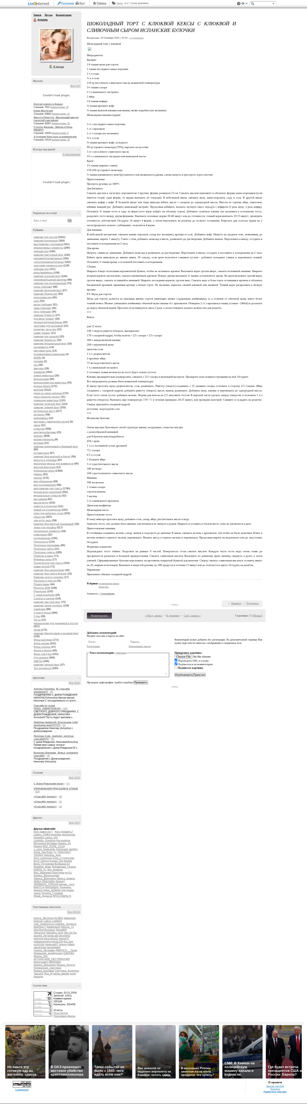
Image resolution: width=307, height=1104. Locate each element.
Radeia (38, 846)
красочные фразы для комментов (54, 463)
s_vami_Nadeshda (44, 849)
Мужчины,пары (43, 559)
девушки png (41, 251)
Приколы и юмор (43, 556)
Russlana (49, 929)
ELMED (59, 918)
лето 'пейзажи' (42, 311)
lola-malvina (63, 840)
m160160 (39, 944)
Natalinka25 (53, 926)
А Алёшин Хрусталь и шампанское (55, 136)
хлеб (36, 301)
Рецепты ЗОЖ (42, 587)
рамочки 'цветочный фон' (48, 254)
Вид (244, 4)
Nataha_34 (64, 843)
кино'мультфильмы (45, 432)
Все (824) (74, 682)
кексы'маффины (43, 272)
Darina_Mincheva (44, 918)
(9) (60, 796)
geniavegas (68, 834)
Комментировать (99, 615)
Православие (41, 584)
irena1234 (57, 941)
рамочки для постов (45, 237)
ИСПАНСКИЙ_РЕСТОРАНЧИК (52, 959)
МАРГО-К (39, 887)
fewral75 (64, 938)
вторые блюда (42, 386)
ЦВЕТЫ (38, 661)
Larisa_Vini (51, 837)
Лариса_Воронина (45, 878)
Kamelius (39, 837)
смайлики (120, 652)
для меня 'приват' (44, 318)
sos (36, 364)
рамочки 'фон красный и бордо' (52, 456)
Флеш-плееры (42, 647)
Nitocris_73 (67, 926)
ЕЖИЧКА (68, 953)
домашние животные (46, 400)
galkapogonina (42, 941)
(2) (64, 725)
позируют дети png (45, 329)
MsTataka (52, 843)
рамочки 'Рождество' (46, 293)
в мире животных (44, 375)
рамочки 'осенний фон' (47, 276)
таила (37, 893)
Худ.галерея (41, 657)
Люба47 (60, 881)
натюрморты (41, 347)
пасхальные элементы (47, 531)
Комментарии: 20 (59, 107)
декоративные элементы (48, 247)
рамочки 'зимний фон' (46, 407)
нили (73, 973)
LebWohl (57, 921)
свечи (37, 425)
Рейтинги (101, 3)
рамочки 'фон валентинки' (49, 570)
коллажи (39, 443)
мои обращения (43, 481)
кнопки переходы (44, 439)
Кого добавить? (64, 831)
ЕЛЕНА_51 (40, 869)
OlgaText (39, 929)
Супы (37, 616)
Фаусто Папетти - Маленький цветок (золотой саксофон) (56, 119)
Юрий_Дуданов (43, 896)
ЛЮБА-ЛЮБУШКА (44, 881)
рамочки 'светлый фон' (47, 602)
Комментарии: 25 (61, 123)
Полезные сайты (44, 548)
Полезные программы (47, 545)
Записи (37, 15)
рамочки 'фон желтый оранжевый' (54, 524)
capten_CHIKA (42, 834)
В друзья (58, 66)
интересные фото (44, 411)
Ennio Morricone (43, 110)
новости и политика (45, 506)
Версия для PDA (275, 1086)
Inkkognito (70, 918)
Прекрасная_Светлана (47, 967)
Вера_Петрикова (44, 863)
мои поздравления (45, 485)
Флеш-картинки (43, 639)
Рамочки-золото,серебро (48, 577)
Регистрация (67, 3)
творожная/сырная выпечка (50, 279)
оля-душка (67, 890)
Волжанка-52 (62, 863)
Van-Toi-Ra (70, 932)
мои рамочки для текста (48, 488)
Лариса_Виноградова (46, 875)
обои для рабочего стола (48, 513)
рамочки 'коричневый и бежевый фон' (56, 446)
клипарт (38, 435)
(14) (37, 791)
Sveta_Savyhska (43, 852)
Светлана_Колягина (67, 970)
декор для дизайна (45, 527)
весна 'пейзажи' (43, 304)
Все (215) (74, 777)
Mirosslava (40, 843)
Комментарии (63, 15)
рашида (38, 976)
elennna (38, 938)
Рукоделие (40, 591)
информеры (41, 418)
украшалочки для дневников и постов (56, 623)
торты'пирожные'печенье (49, 262)
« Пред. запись (153, 615)
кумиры (38, 474)
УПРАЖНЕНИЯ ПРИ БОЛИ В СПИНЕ (56, 788)
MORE (37, 357)
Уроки (37, 629)
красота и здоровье (45, 460)
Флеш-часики (41, 643)
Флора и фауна (43, 650)
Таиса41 (38, 973)
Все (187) (74, 822)
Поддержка (238, 3)
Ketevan (38, 921)
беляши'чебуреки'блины (48, 322)
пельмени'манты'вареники (49, 354)
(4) (51, 691)
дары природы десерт (47, 396)
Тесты (37, 619)
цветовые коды (43, 350)
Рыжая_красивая (44, 970)
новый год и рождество (47, 509)
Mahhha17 (40, 926)
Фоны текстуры (43, 654)
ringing (63, 944)
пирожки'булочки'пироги (48, 258)
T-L (55, 852)
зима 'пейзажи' (42, 308)
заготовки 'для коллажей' (48, 325)
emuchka (56, 834)
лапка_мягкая (61, 973)
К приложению (71, 154)
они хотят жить (43, 520)
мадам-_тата (66, 884)
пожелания (40, 534)
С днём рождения (44, 595)
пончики (38, 361)
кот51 (68, 872)
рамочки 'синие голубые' (48, 605)
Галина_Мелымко (44, 950)
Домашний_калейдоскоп (48, 953)
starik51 (73, 849)
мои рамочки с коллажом (48, 244)
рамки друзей (42, 566)
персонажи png (43, 297)
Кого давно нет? (43, 831)
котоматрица (41, 453)
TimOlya (38, 855)
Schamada (62, 849)
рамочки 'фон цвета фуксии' (50, 573)
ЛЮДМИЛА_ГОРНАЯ (46, 884)
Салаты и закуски (44, 598)
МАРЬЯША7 (52, 887)
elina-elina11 (51, 938)
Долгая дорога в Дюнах (48, 104)
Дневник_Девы (42, 866)
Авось (119, 3)
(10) (65, 708)
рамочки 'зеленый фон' (47, 404)
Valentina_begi (52, 855)
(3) (52, 739)
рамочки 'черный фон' (47, 664)
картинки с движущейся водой (51, 421)
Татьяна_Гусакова (52, 893)
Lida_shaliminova (44, 924)
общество (39, 516)
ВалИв (68, 861)
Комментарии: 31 (61, 114)
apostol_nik (40, 935)
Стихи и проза (42, 612)
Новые (257, 615)
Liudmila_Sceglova (45, 840)
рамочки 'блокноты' (45, 340)
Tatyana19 (40, 932)
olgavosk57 (51, 944)
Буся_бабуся (41, 861)
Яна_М (48, 973)
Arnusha (35, 20)
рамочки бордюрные (46, 240)
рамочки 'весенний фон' (48, 290)
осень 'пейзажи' (43, 286)
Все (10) (75, 86)
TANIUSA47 (64, 852)
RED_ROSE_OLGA (54, 846)
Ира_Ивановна (43, 872)
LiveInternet (39, 4)
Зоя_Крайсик (55, 869)
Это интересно (43, 668)
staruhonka (40, 947)
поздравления (42, 538)
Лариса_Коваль (65, 878)
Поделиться (252, 603)
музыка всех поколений (47, 492)
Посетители (60, 1013)
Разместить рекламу (275, 1091)
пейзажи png (41, 269)
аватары (39, 368)
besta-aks (52, 935)
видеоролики (41, 379)
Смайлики (40, 609)
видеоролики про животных (50, 382)
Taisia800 (61, 929)
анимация (40, 372)
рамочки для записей (46, 336)
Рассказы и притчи (45, 580)
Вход (82, 3)
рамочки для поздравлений (50, 283)
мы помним (40, 499)
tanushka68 (53, 947)
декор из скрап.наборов (48, 393)
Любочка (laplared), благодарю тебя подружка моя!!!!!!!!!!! (56, 724)
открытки (39, 428)
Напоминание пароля (140, 646)
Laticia (47, 921)
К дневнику (173, 615)
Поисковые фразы (64, 1016)
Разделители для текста (48, 563)
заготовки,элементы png (48, 265)
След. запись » (192, 615)
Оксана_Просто (65, 964)
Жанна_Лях (41, 956)
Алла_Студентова (63, 858)
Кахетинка (58, 872)
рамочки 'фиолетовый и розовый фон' (56, 633)
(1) (60, 801)
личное (38, 477)
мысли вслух (41, 502)
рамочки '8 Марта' (44, 315)
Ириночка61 (41, 962)
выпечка (38, 389)
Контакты (275, 1089)
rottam (71, 944)
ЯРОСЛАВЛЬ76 (62, 896)
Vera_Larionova (43, 858)
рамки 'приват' (42, 333)
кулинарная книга (44, 470)
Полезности (41, 541)
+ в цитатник (136, 37)
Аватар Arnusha (55, 44)
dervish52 (64, 935)
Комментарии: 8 (60, 133)
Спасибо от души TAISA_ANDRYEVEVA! (47, 707)
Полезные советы (44, 552)
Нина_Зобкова (52, 890)
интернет (39, 414)
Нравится (236, 603)
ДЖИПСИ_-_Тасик (66, 950)
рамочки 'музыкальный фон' (50, 343)
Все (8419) (74, 912)
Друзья (48, 15)
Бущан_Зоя (56, 861)
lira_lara (68, 941)
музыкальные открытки (47, 495)
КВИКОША (55, 962)
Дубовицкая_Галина (64, 866)
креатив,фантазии (45, 467)
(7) (68, 783)
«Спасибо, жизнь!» (45, 796)
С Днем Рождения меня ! (49, 783)
